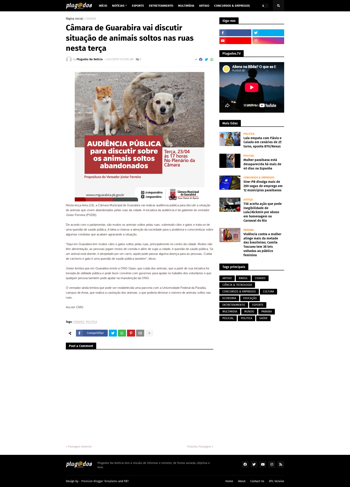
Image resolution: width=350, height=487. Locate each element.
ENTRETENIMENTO (233, 305)
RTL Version (276, 481)
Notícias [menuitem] (118, 5)
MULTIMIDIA (229, 311)
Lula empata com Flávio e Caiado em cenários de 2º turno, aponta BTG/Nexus (262, 142)
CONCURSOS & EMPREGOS (239, 291)
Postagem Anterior (80, 446)
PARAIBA (266, 311)
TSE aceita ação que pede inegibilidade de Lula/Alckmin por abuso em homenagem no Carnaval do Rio (262, 212)
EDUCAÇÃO (250, 298)
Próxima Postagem (199, 446)
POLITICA (91, 322)
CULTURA (268, 291)
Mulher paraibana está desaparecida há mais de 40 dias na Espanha (262, 164)
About (241, 481)
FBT (126, 481)
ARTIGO (227, 278)
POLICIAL (228, 318)
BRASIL (243, 278)
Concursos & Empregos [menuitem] (232, 5)
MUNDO (249, 311)
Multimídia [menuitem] (186, 5)
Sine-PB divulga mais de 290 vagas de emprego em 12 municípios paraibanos (263, 186)
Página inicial (74, 18)
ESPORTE (257, 305)
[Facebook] (200, 59)
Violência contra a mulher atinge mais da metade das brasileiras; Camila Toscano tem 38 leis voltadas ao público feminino (262, 244)
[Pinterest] (131, 333)
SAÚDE (263, 318)
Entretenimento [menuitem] (161, 5)
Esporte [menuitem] (138, 5)
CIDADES (90, 18)
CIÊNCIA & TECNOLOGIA (237, 285)
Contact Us (257, 481)
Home (229, 481)
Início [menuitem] (103, 5)
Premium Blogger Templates (99, 481)
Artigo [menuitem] (204, 5)
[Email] (140, 333)
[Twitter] (206, 59)
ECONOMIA (229, 298)
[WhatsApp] (211, 59)
